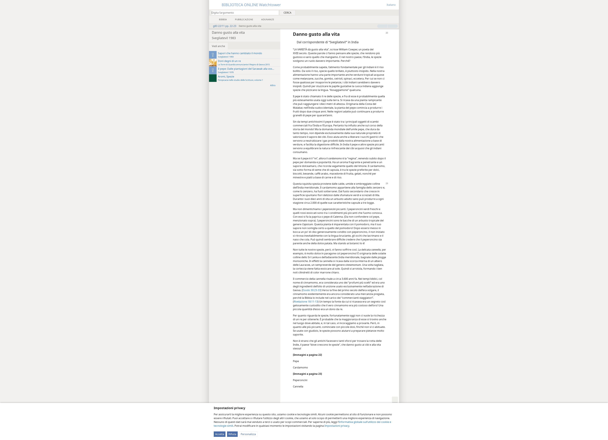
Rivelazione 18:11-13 (306, 301)
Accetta (219, 434)
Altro (273, 85)
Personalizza (248, 434)
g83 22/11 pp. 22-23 (224, 26)
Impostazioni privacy (336, 425)
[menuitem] (395, 12)
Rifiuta (232, 434)
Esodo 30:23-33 (312, 290)
